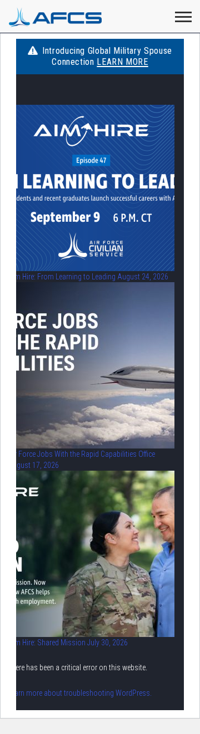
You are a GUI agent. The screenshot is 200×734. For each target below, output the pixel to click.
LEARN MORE (122, 62)
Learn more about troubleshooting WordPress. (80, 693)
